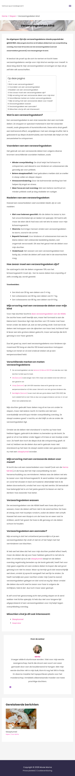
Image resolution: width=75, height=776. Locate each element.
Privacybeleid (29, 770)
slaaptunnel (23, 451)
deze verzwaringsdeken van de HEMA (48, 314)
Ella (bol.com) (17, 378)
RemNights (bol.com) (20, 393)
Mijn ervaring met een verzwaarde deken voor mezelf (31, 101)
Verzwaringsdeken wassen (20, 104)
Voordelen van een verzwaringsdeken (24, 87)
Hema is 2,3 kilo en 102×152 (42, 370)
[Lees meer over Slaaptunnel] (21, 718)
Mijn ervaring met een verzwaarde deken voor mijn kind (31, 95)
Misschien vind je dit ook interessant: (25, 109)
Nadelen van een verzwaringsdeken (23, 90)
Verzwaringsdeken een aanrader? (23, 106)
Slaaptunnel (17, 619)
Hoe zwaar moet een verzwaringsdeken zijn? (27, 92)
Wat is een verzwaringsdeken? (21, 84)
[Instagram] (10, 687)
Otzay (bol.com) (18, 385)
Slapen (8, 734)
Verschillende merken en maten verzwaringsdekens (30, 98)
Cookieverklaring (44, 770)
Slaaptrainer (16, 623)
